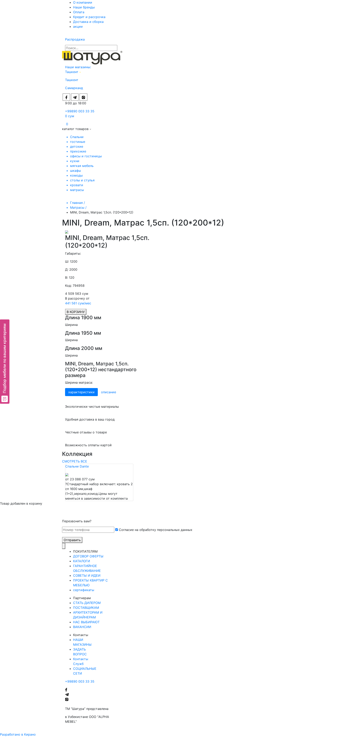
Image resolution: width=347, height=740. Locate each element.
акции (78, 26)
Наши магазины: (78, 67)
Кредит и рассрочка (89, 17)
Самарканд (74, 88)
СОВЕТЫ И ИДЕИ (86, 575)
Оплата (78, 12)
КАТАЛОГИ (81, 561)
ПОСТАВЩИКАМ (86, 608)
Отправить (72, 540)
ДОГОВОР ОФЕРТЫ (88, 556)
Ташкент (72, 72)
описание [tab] (108, 392)
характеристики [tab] (81, 392)
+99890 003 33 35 (79, 111)
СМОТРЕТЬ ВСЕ (74, 461)
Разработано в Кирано (18, 734)
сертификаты (83, 590)
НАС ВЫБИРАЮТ (86, 622)
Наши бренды (84, 7)
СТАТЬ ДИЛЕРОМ (87, 603)
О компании (82, 2)
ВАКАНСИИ (82, 627)
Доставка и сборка (88, 22)
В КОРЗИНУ (76, 312)
